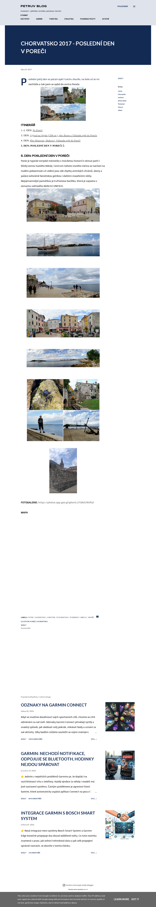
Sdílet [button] (120, 78)
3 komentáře (34, 853)
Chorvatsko (122, 94)
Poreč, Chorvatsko (39, 621)
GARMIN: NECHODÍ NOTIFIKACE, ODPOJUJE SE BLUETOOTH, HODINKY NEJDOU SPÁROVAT (57, 759)
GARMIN (39, 19)
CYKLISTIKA (68, 19)
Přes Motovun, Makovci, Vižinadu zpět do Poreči (55, 140)
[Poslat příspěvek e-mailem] (97, 617)
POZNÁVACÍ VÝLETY (87, 19)
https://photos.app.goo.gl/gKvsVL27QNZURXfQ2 (66, 502)
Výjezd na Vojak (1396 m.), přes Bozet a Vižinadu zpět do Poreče (63, 135)
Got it (135, 899)
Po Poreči (37, 130)
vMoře (120, 110)
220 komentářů (35, 739)
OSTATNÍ (105, 19)
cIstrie (120, 91)
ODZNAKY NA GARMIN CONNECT (54, 704)
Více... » (94, 739)
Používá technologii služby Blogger (79, 885)
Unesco (120, 107)
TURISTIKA (53, 19)
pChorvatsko (122, 101)
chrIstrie (121, 97)
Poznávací (121, 104)
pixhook (85, 889)
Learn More (121, 899)
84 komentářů (35, 799)
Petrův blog (33, 6)
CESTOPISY (24, 19)
